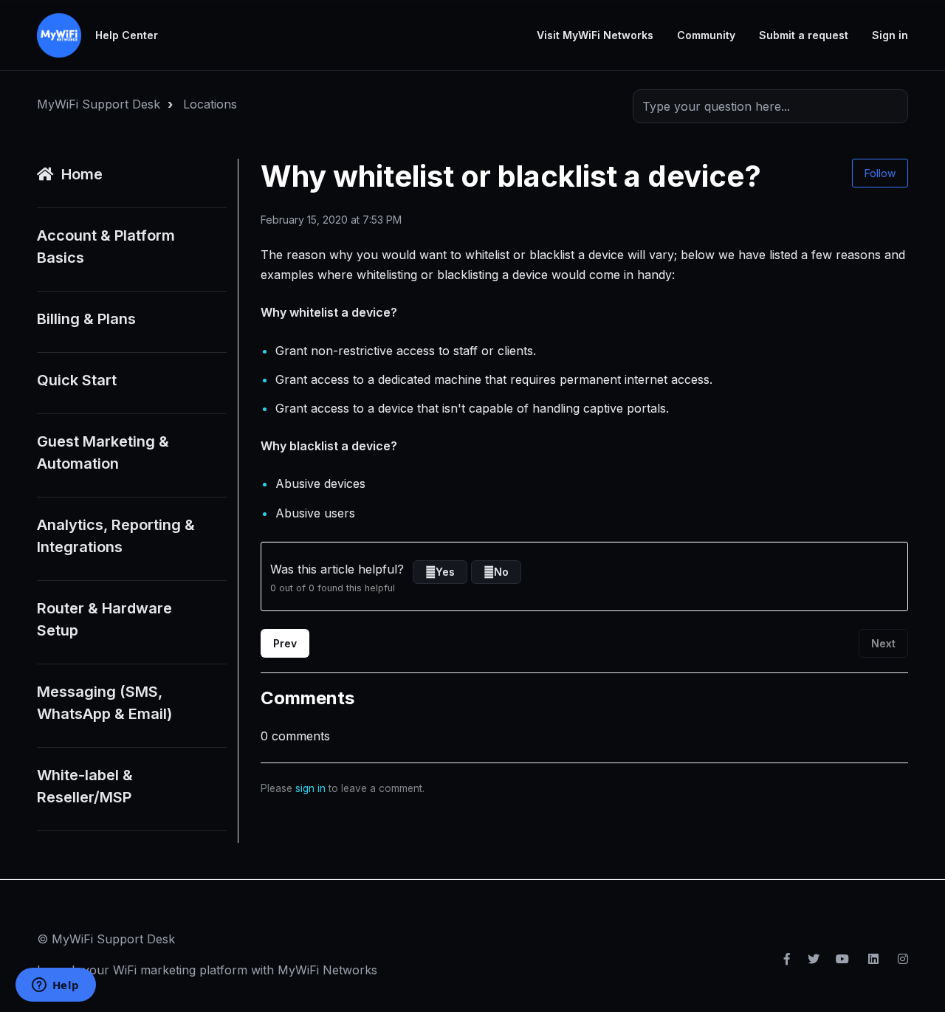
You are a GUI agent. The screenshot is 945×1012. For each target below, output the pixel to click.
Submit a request (803, 35)
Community (706, 35)
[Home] (59, 35)
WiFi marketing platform (180, 970)
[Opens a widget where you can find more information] (55, 986)
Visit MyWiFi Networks (595, 35)
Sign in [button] (890, 35)
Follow (880, 173)
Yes (445, 571)
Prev (285, 643)
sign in (310, 788)
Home (82, 174)
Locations (210, 104)
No (501, 571)
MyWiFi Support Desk (98, 104)
